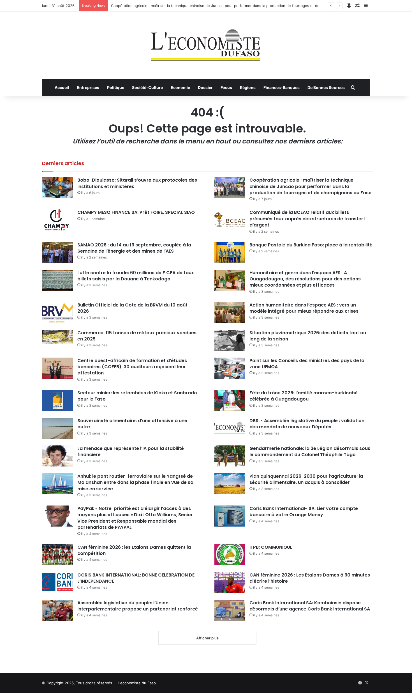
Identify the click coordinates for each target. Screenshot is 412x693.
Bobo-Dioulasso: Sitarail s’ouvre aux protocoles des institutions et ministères (137, 183)
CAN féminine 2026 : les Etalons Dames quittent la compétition (134, 550)
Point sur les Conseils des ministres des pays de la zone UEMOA (306, 363)
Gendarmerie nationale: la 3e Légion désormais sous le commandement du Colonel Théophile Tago (309, 451)
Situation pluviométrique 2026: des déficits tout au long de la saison (307, 336)
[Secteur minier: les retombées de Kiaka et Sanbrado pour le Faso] (57, 400)
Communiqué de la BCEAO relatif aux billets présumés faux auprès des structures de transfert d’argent (307, 218)
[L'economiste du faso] (206, 42)
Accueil (62, 87)
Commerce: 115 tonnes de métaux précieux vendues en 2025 (136, 336)
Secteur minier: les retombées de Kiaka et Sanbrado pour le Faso (137, 396)
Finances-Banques (281, 87)
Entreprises (88, 87)
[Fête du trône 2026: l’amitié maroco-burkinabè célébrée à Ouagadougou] (229, 400)
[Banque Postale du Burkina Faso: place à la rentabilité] (229, 252)
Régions (248, 87)
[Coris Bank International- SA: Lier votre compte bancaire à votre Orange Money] (229, 516)
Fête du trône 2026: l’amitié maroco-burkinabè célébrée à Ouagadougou (303, 396)
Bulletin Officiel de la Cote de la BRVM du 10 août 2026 (132, 308)
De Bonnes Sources (326, 87)
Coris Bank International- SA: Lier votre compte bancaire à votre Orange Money (303, 511)
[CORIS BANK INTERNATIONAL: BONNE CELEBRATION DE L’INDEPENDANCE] (57, 582)
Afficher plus (207, 638)
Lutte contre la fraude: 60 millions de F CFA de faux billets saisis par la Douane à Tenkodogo (135, 275)
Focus (226, 87)
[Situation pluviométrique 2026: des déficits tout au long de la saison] (229, 340)
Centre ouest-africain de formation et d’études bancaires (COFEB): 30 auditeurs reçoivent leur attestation (132, 366)
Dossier (205, 87)
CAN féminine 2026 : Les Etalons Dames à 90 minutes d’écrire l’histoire (309, 578)
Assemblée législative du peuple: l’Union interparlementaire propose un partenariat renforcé (137, 606)
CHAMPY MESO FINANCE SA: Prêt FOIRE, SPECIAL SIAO (136, 212)
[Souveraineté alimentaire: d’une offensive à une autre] (57, 428)
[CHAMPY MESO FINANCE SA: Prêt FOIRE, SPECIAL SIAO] (57, 219)
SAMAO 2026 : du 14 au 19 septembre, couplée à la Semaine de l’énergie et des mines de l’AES (134, 248)
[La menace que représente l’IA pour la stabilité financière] (57, 455)
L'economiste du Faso (137, 683)
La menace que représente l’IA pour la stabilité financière (130, 451)
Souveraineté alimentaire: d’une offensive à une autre (132, 423)
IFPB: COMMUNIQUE (270, 547)
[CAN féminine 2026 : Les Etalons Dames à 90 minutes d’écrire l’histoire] (229, 582)
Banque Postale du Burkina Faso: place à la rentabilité (310, 245)
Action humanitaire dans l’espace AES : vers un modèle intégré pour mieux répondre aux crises (303, 308)
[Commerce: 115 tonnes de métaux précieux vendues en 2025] (57, 337)
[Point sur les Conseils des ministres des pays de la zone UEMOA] (229, 368)
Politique (115, 87)
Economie (180, 87)
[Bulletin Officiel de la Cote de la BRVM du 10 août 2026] (57, 312)
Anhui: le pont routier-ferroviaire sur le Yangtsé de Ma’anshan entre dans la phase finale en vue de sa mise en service (135, 482)
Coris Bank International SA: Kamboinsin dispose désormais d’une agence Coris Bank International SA (309, 606)
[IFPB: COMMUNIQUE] (229, 554)
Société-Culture (147, 87)
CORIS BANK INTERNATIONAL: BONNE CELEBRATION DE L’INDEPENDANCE (136, 578)
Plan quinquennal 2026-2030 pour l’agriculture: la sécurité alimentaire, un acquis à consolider (306, 479)
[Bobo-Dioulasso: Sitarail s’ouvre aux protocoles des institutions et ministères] (57, 187)
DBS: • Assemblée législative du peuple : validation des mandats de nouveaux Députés (306, 423)
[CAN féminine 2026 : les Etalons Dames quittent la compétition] (57, 554)
